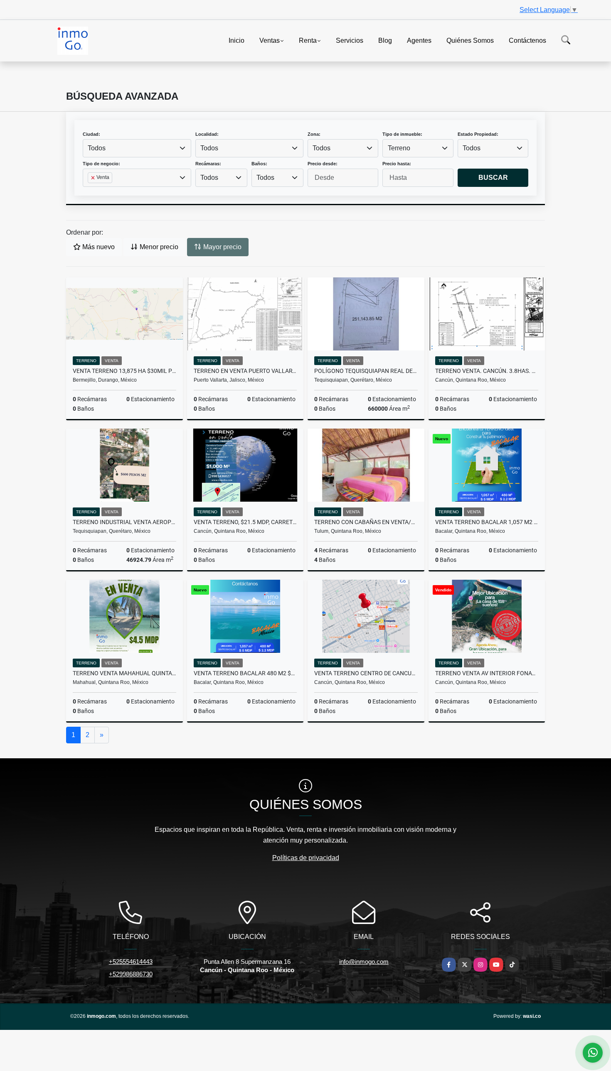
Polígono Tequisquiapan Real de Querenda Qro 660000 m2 (366, 371)
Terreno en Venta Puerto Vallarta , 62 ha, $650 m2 (245, 371)
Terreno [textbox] (399, 148)
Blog (385, 40)
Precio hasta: (396, 163)
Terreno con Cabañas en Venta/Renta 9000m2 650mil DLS (366, 522)
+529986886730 (131, 974)
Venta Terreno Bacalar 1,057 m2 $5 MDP (487, 522)
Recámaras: (208, 163)
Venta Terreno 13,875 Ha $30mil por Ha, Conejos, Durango (124, 371)
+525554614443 (131, 961)
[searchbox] (90, 191)
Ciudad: (91, 134)
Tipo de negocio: (101, 163)
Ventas (269, 40)
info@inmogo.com (364, 961)
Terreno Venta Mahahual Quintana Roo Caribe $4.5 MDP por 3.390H (124, 673)
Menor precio (158, 246)
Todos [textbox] (97, 148)
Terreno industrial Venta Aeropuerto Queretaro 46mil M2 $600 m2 (124, 522)
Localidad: (207, 134)
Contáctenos (527, 40)
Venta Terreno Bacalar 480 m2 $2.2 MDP (245, 673)
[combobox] (137, 148)
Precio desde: (323, 163)
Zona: (314, 134)
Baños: (259, 163)
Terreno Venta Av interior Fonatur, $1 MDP (487, 673)
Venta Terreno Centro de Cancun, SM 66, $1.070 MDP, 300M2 (366, 673)
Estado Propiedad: (478, 134)
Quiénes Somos (470, 40)
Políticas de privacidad (305, 857)
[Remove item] (93, 178)
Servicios (349, 40)
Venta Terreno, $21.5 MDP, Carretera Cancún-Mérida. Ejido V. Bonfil (245, 522)
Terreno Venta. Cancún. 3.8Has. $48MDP (487, 371)
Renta (308, 40)
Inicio (236, 40)
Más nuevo (98, 246)
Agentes (419, 40)
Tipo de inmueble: (402, 134)
